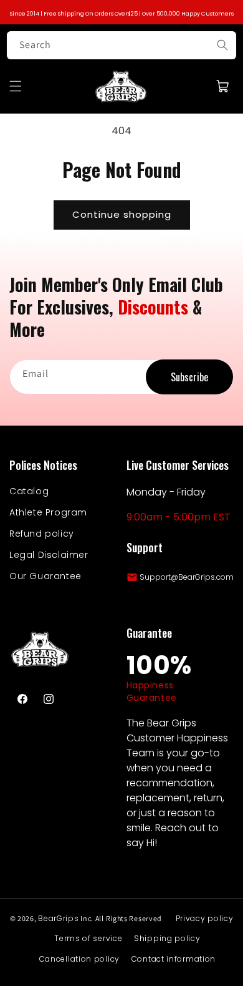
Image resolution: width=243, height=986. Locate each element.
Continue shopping (121, 214)
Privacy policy (205, 918)
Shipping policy (167, 938)
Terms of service (88, 938)
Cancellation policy (79, 959)
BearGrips (58, 918)
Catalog (29, 491)
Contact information (173, 959)
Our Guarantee (45, 576)
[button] (15, 86)
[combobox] (121, 45)
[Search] (222, 45)
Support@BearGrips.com (187, 577)
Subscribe (189, 376)
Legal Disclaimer (48, 555)
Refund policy (41, 533)
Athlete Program (48, 512)
